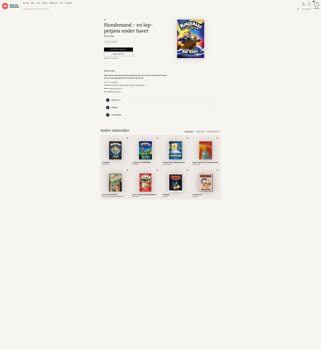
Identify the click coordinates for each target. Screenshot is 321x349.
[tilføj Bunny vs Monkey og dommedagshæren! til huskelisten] (157, 170)
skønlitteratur (118, 92)
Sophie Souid (196, 164)
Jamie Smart (135, 196)
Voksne (44, 3)
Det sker (26, 3)
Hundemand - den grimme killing (136, 85)
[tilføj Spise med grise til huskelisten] (218, 170)
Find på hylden (118, 54)
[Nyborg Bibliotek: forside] (10, 6)
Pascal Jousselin (167, 164)
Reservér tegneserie (118, 50)
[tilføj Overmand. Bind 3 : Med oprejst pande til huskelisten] (187, 138)
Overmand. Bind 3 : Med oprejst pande (174, 162)
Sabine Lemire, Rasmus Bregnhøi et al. (113, 196)
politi (117, 88)
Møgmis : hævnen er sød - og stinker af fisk (205, 162)
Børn (32, 3)
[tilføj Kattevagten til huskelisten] (187, 170)
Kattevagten (166, 195)
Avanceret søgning (306, 9)
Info (61, 3)
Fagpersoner (53, 3)
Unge (38, 3)
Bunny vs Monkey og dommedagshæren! (144, 195)
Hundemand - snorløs (123, 85)
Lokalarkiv (68, 3)
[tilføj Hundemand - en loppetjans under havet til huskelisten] (105, 20)
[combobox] (160, 9)
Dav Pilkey (110, 36)
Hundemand (115, 82)
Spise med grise (197, 195)
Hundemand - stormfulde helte (141, 162)
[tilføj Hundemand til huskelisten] (127, 138)
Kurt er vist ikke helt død (109, 195)
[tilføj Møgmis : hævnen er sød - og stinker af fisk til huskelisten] (218, 138)
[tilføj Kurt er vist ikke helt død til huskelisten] (127, 170)
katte (120, 88)
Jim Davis (165, 196)
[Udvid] (146, 85)
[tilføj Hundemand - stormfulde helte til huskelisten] (157, 138)
